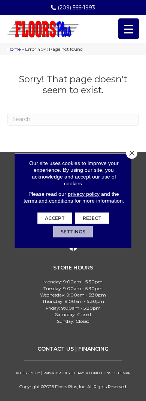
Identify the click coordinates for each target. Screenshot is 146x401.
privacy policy (84, 194)
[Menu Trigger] (128, 28)
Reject (92, 218)
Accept (55, 218)
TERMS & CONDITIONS (92, 373)
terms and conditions (48, 200)
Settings (73, 231)
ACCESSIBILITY (28, 373)
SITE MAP (122, 373)
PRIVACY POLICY (56, 373)
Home (14, 49)
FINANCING (93, 348)
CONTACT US (55, 348)
